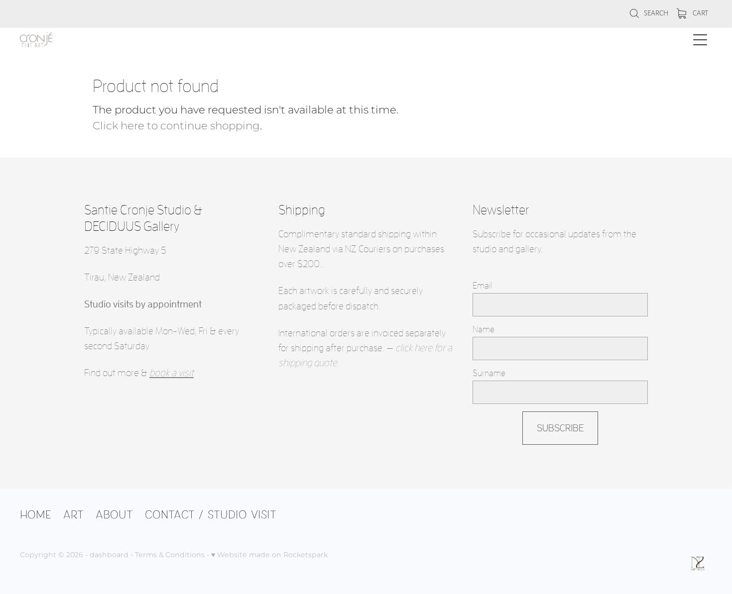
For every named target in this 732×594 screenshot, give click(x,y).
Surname (489, 373)
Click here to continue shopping (176, 126)
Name (483, 329)
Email (482, 285)
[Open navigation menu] (700, 40)
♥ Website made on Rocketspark (269, 555)
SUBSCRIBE (560, 428)
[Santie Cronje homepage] (279, 39)
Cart (699, 12)
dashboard (109, 555)
